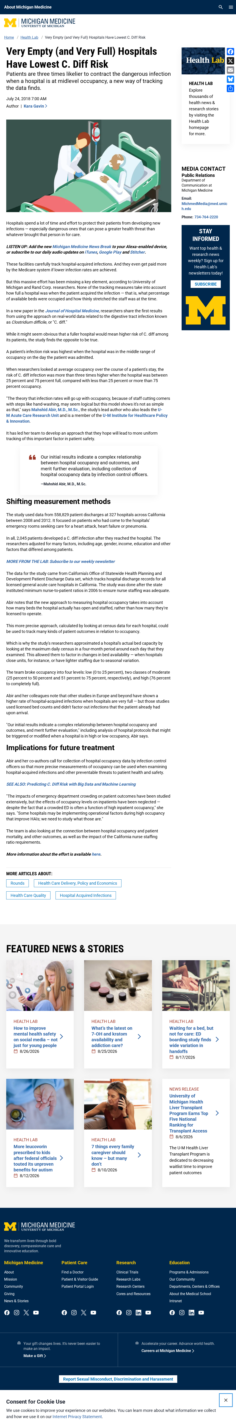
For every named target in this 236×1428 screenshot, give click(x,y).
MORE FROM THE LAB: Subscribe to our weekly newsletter (60, 561)
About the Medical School (190, 1294)
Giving (9, 1294)
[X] (230, 60)
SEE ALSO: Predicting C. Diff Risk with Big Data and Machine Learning (71, 784)
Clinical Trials (127, 1272)
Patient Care (74, 1262)
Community (13, 1286)
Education (179, 1262)
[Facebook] (230, 51)
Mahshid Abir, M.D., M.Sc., (55, 409)
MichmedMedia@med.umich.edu (204, 206)
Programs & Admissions (189, 1272)
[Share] (230, 88)
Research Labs (128, 1279)
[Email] (230, 70)
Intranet (175, 1301)
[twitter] (26, 1313)
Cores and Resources (133, 1294)
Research (126, 1262)
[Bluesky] (230, 79)
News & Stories (16, 1301)
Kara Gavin (34, 106)
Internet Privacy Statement (77, 1416)
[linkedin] (138, 1313)
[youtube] (36, 1313)
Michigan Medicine (23, 1262)
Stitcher (137, 252)
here (96, 854)
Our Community (182, 1279)
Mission (10, 1279)
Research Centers (130, 1286)
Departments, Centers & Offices (194, 1286)
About (9, 1272)
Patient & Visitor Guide (80, 1279)
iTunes (91, 252)
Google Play (110, 252)
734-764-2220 (206, 217)
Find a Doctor (72, 1272)
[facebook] (7, 1313)
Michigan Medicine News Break (81, 246)
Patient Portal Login (78, 1286)
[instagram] (16, 1313)
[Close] (226, 1400)
